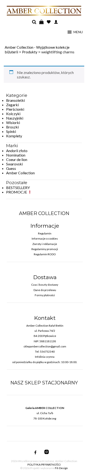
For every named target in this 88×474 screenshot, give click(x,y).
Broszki (12, 127)
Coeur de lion (16, 159)
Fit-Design (61, 468)
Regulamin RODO (45, 254)
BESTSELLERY (18, 187)
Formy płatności (45, 295)
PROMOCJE (17, 192)
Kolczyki (13, 113)
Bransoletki (15, 100)
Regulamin (44, 233)
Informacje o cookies (45, 238)
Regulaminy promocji (44, 249)
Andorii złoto (16, 150)
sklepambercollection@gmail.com (44, 346)
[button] (78, 32)
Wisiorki (13, 122)
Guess (11, 168)
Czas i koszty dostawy (44, 284)
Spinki (11, 131)
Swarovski (14, 164)
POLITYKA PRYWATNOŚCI (44, 464)
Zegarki (12, 104)
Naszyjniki (14, 118)
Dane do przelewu (45, 290)
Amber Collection (20, 173)
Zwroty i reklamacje (44, 244)
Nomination (15, 155)
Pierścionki (15, 109)
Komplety (14, 136)
